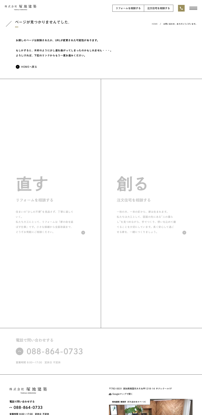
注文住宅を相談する (158, 8)
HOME (154, 24)
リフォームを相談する (128, 8)
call (181, 8)
